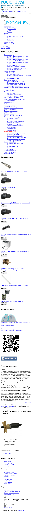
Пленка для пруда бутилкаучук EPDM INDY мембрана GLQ (17, 57)
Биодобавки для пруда (10, 150)
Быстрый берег (11, 119)
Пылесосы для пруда (10, 100)
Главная (3, 404)
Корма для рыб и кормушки (11, 97)
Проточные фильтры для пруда (16, 83)
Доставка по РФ (11, 29)
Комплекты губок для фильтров (16, 133)
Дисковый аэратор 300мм (8, 187)
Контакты (6, 33)
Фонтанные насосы (12, 77)
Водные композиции (10, 109)
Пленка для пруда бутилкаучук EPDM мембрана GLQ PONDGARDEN (17, 60)
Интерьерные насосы (13, 74)
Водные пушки (8, 112)
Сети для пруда (11, 130)
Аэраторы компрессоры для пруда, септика (16, 91)
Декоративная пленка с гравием (16, 66)
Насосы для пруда (9, 72)
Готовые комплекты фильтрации (16, 84)
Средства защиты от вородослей (16, 147)
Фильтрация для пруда (10, 80)
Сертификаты (11, 40)
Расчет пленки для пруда (8, 325)
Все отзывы (28, 402)
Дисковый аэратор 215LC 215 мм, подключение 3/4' (15, 203)
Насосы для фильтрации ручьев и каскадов (19, 75)
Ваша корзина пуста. (21, 11)
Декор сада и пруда (12, 118)
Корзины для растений (13, 122)
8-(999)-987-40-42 (9, 43)
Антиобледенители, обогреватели (13, 108)
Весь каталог (7, 26)
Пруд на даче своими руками (12, 491)
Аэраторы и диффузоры (14, 94)
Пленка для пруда (9, 55)
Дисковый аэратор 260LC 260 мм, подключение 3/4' (15, 218)
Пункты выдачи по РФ (10, 473)
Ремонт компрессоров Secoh (15, 36)
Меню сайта (4, 15)
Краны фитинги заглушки (14, 124)
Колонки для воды (9, 114)
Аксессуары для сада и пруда (12, 116)
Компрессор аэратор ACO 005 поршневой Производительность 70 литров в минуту (12, 269)
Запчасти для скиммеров (14, 140)
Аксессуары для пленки (14, 69)
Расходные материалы (10, 131)
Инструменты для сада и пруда (16, 121)
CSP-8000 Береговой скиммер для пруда (12, 301)
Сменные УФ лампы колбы (14, 136)
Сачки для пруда (11, 128)
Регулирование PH (12, 146)
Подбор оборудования (10, 480)
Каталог (8, 404)
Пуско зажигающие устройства (16, 139)
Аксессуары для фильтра (14, 86)
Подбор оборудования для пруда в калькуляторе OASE (16, 322)
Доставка (9, 32)
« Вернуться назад (6, 453)
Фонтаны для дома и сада (11, 111)
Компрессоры (11, 93)
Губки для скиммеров (13, 134)
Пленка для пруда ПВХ (13, 65)
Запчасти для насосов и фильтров (16, 137)
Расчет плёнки (8, 482)
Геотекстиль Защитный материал (16, 68)
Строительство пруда (10, 152)
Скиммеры (7, 465)
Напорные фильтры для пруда (15, 81)
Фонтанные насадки (9, 105)
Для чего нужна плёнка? (11, 490)
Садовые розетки (9, 102)
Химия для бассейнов (10, 142)
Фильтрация (7, 461)
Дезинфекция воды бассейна (15, 143)
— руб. (8, 11)
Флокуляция (10, 149)
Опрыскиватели (11, 127)
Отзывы (9, 37)
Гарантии (10, 39)
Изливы (6, 103)
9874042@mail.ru (8, 42)
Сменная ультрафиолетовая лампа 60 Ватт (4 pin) (14, 285)
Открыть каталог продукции (8, 17)
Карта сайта (7, 483)
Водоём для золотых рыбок (11, 493)
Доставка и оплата (9, 27)
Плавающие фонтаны (13, 78)
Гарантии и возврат (9, 475)
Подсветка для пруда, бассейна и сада (14, 99)
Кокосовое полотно (9, 71)
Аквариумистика (9, 153)
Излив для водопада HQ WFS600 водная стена (14, 171)
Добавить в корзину (9, 444)
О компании (7, 35)
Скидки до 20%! (5, 47)
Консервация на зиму (13, 145)
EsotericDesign (22, 510)
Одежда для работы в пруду (15, 125)
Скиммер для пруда (9, 90)
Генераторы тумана (9, 106)
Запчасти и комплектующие (15, 96)
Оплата (9, 30)
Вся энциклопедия (9, 494)
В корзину (3, 174)
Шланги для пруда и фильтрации (13, 115)
